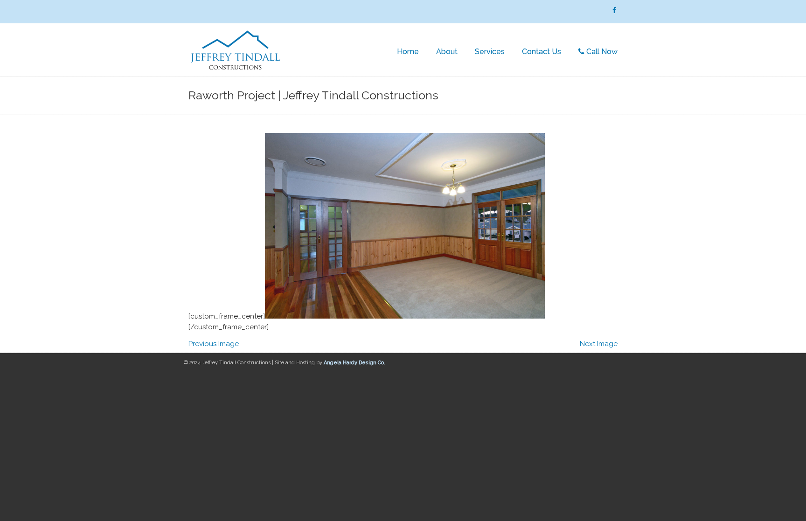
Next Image (599, 344)
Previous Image (213, 344)
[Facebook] (614, 10)
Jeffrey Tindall (235, 51)
